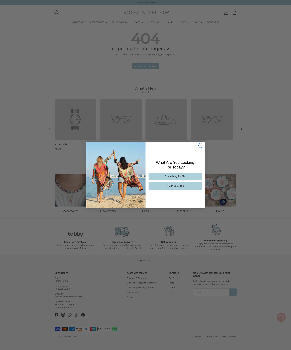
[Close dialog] (201, 145)
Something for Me (175, 176)
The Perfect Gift (175, 186)
